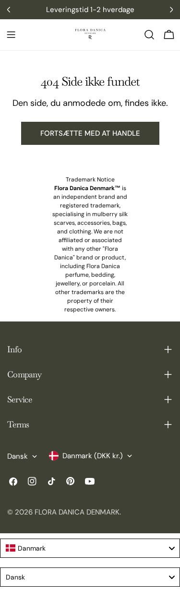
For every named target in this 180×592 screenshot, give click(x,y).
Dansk (17, 456)
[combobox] (90, 548)
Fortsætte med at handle (90, 133)
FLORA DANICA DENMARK (77, 512)
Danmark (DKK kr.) (92, 456)
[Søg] (149, 34)
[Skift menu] (11, 34)
